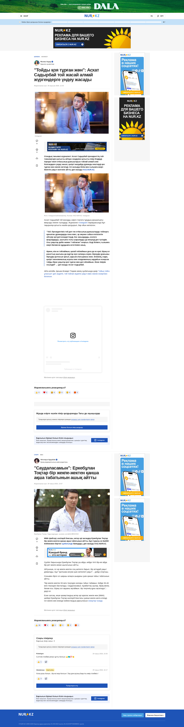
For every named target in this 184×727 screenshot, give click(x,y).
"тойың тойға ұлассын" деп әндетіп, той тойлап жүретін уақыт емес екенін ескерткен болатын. (76, 274)
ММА (41, 455)
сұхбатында (67, 544)
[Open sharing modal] (37, 158)
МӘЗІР (26, 16)
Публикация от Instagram (73, 369)
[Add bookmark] (37, 165)
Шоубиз (37, 56)
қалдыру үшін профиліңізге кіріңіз (82, 419)
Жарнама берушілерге (155, 715)
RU (152, 16)
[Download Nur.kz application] (92, 6)
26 (39, 625)
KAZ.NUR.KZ (88, 170)
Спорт (36, 455)
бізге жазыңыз (69, 377)
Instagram (83, 223)
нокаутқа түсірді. (95, 601)
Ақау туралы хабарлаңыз (132, 715)
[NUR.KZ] (92, 16)
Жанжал (44, 56)
